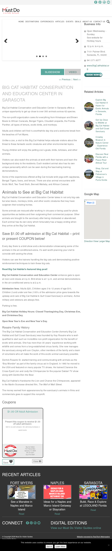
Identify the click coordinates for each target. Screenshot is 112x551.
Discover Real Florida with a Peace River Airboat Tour (102, 158)
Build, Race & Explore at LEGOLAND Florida (93, 503)
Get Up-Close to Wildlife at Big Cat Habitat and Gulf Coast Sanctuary (102, 125)
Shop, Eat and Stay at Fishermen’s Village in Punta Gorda (102, 174)
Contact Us (99, 22)
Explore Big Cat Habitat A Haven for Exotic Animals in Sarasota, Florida (102, 107)
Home (21, 22)
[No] (108, 545)
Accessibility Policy (9, 539)
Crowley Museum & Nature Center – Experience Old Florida (102, 143)
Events (69, 22)
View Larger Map (101, 241)
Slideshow (52, 72)
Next (76, 40)
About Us (87, 22)
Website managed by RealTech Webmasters (93, 536)
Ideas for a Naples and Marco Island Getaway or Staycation (57, 505)
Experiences (47, 22)
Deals (78, 22)
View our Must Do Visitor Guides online (76, 528)
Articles (59, 22)
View (36, 461)
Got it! (49, 546)
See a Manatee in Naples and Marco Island (21, 505)
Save (6, 462)
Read (21, 513)
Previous (7, 40)
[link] (108, 21)
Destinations (32, 22)
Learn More (60, 546)
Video (73, 72)
